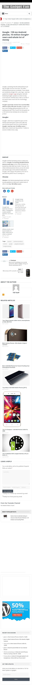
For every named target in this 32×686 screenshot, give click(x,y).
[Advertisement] (16, 69)
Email (28, 44)
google (10, 244)
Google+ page (12, 94)
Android (6, 43)
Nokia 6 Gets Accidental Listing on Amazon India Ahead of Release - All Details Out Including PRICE (20, 517)
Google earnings (7, 246)
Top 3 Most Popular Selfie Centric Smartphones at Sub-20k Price (16, 321)
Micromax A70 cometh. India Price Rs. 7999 (13, 271)
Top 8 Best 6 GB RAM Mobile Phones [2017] (14, 387)
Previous (13, 260)
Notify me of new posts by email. (12, 496)
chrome (5, 244)
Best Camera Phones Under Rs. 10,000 (17, 637)
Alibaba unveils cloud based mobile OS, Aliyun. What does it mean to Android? (7, 231)
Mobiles (10, 43)
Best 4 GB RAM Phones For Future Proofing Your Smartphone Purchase (15, 366)
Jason (5, 637)
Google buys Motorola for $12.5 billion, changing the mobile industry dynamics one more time (7, 211)
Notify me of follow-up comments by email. (15, 493)
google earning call (19, 244)
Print (23, 44)
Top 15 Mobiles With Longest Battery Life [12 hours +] (15, 454)
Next (19, 269)
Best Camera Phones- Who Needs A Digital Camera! (14, 343)
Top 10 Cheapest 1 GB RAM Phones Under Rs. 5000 (15, 430)
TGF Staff (10, 42)
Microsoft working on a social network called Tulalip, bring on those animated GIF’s (18, 263)
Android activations (18, 241)
